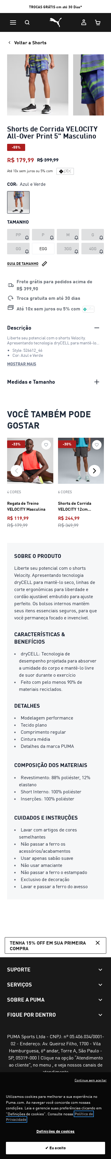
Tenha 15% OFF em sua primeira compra (48, 945)
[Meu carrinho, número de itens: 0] (98, 22)
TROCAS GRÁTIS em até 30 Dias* (55, 7)
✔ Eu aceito (55, 1147)
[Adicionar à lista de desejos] (46, 445)
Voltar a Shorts (30, 42)
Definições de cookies (55, 1131)
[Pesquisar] (27, 22)
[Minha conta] (84, 22)
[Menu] (13, 22)
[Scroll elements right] (94, 471)
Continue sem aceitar (91, 1080)
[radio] (18, 202)
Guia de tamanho (22, 263)
